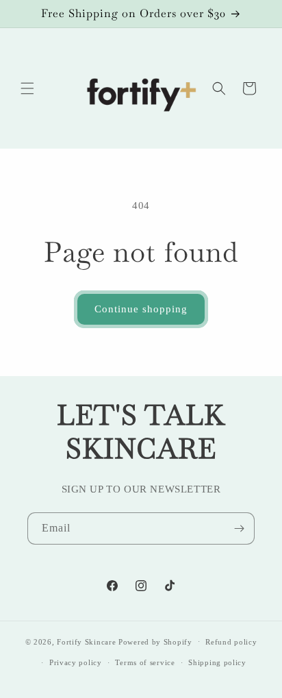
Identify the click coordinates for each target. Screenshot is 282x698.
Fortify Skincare (86, 641)
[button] (27, 88)
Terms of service (145, 662)
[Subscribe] (239, 528)
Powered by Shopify (155, 641)
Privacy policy (75, 662)
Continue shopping (141, 308)
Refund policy (231, 642)
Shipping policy (217, 662)
